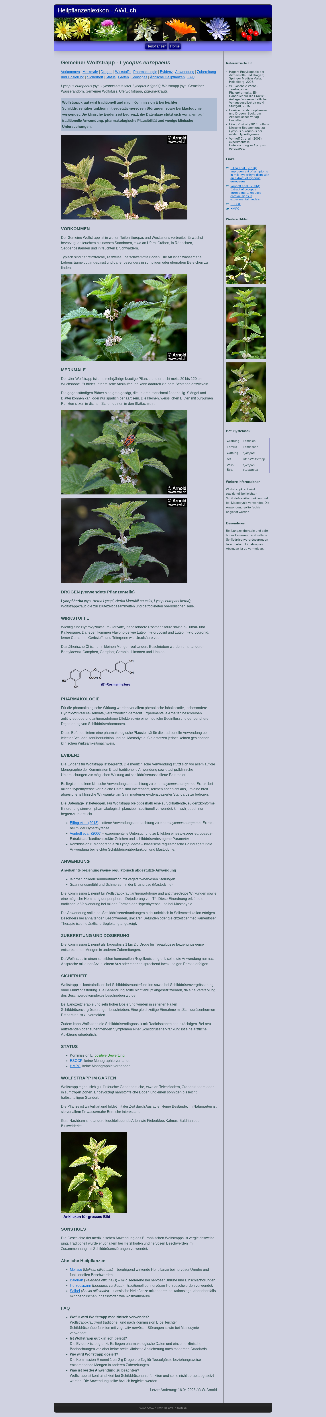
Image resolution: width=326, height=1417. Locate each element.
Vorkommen (70, 72)
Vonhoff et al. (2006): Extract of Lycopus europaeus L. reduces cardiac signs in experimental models (245, 192)
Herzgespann (80, 1285)
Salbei (75, 1291)
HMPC (75, 1066)
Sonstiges (139, 77)
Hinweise (181, 1407)
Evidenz (166, 72)
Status (111, 77)
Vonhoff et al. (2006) (85, 833)
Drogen (106, 72)
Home (175, 46)
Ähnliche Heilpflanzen (167, 77)
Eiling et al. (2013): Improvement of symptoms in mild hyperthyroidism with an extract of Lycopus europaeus (249, 174)
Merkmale (90, 72)
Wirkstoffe (123, 72)
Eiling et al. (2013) (84, 823)
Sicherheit (95, 77)
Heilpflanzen (156, 46)
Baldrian (76, 1280)
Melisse (76, 1269)
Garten (123, 77)
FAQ (190, 77)
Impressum (165, 1407)
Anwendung (184, 72)
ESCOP (76, 1061)
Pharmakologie (145, 72)
